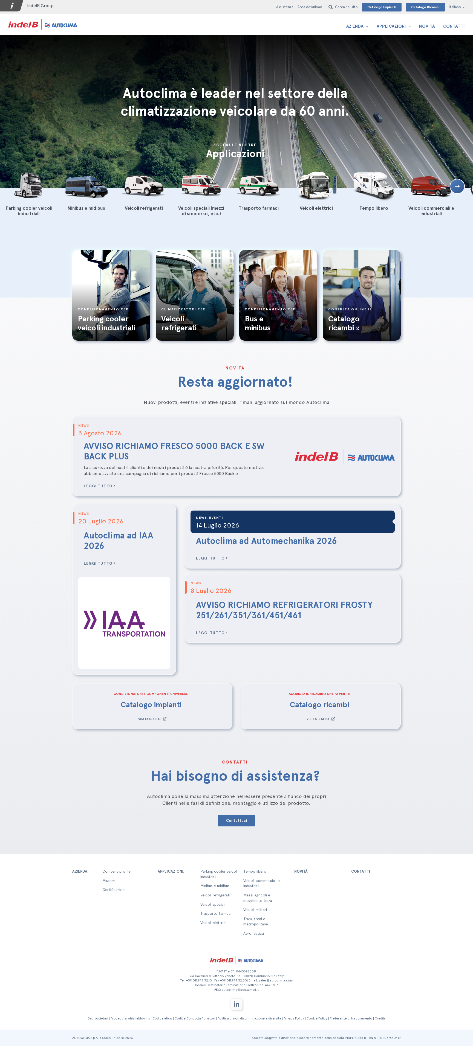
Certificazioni (113, 889)
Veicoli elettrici (316, 208)
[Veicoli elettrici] (316, 185)
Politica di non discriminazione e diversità (249, 1018)
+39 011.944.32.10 (199, 980)
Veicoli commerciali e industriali (431, 210)
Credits (380, 1018)
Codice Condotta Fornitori (195, 1018)
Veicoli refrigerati (144, 208)
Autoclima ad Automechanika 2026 (266, 541)
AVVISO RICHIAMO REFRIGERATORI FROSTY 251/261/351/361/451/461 (284, 610)
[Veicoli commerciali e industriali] (431, 185)
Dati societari (98, 1018)
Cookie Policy (317, 1018)
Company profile (116, 871)
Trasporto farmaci (259, 208)
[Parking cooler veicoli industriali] (28, 185)
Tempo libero (373, 208)
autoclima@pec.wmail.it (240, 990)
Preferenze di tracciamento (351, 1018)
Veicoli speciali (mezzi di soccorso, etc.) (201, 210)
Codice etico (162, 1018)
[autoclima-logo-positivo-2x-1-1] (42, 19)
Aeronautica (253, 933)
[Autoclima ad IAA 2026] (124, 623)
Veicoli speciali (212, 904)
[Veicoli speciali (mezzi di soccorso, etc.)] (201, 185)
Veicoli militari (255, 909)
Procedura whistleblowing (130, 1018)
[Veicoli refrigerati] (143, 185)
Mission (108, 880)
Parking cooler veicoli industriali (28, 210)
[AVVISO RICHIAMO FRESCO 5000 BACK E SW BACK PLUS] (345, 456)
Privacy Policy (294, 1018)
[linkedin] (236, 1004)
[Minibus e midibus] (86, 185)
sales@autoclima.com (276, 980)
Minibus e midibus (86, 208)
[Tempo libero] (373, 185)
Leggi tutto (98, 486)
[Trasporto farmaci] (258, 185)
